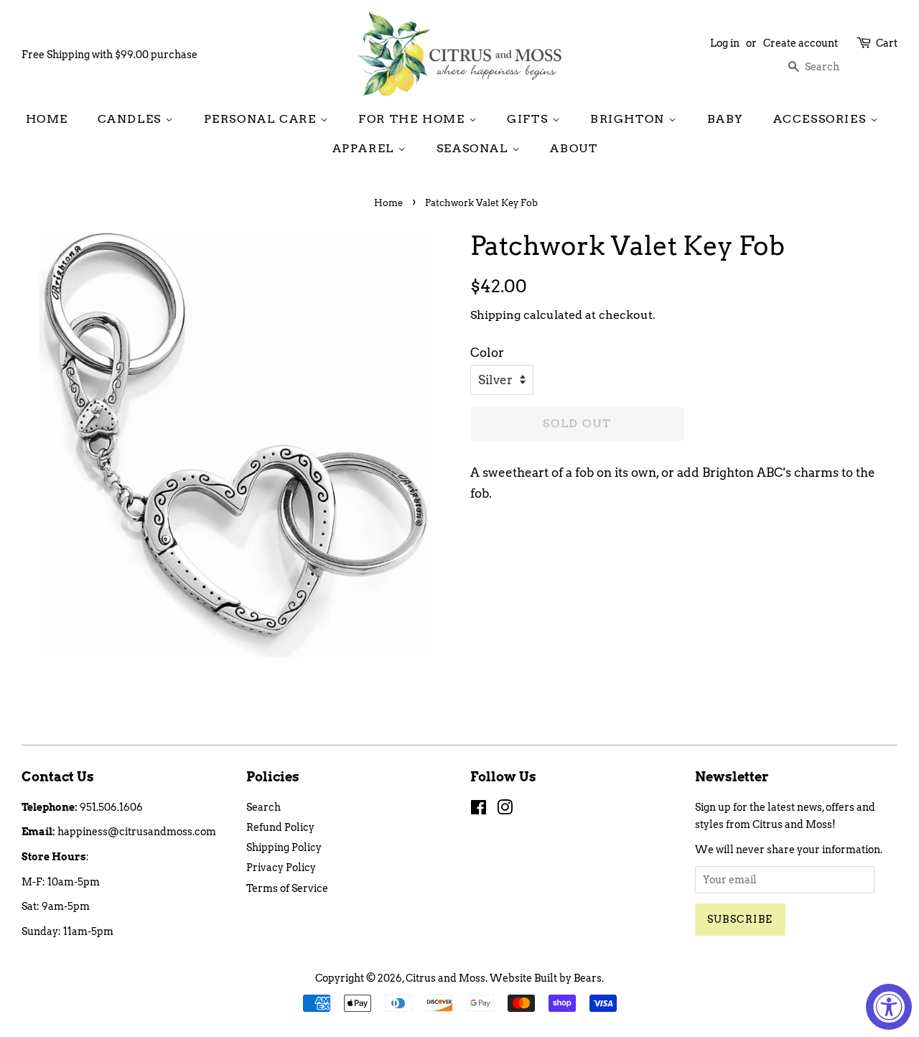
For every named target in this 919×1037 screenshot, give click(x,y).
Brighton (629, 119)
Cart (886, 43)
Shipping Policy (284, 847)
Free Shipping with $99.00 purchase (109, 54)
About (573, 148)
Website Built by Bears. (547, 978)
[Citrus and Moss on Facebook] (478, 810)
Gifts (529, 119)
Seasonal (474, 148)
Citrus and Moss (445, 978)
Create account (800, 43)
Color (487, 352)
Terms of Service (287, 888)
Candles (132, 119)
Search (263, 807)
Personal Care (262, 119)
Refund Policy (280, 827)
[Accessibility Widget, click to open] (889, 1007)
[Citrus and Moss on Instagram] (505, 810)
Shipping (495, 315)
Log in (725, 43)
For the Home (413, 119)
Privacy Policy (281, 867)
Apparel (365, 148)
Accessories (821, 119)
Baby (725, 119)
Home (47, 119)
